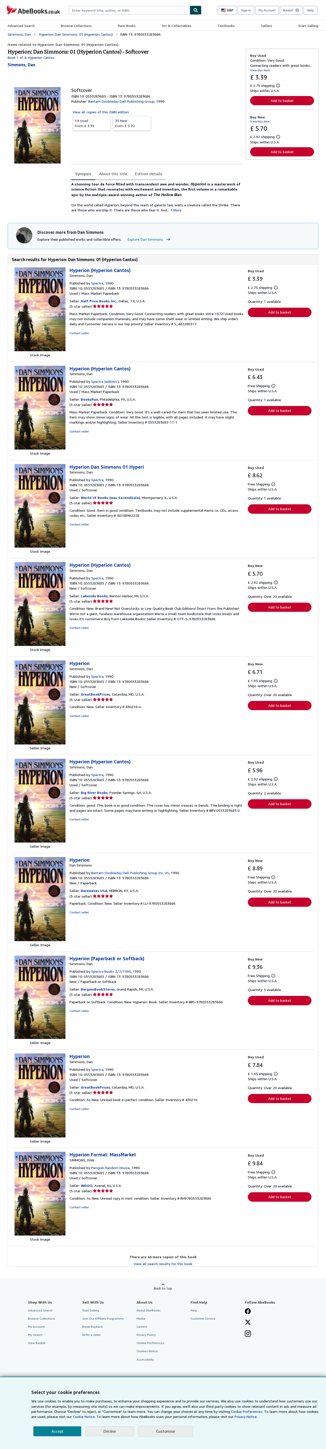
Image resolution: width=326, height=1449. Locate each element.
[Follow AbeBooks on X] (248, 1323)
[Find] (195, 10)
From (84, 123)
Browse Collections (76, 25)
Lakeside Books (94, 596)
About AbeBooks (149, 1310)
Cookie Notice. (84, 1416)
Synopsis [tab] (83, 173)
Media (141, 1318)
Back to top (163, 1288)
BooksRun (89, 399)
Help (310, 10)
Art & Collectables (177, 25)
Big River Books (94, 792)
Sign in (246, 10)
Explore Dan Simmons (145, 239)
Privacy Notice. (246, 1416)
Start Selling (308, 25)
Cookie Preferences (150, 1343)
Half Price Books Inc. (99, 301)
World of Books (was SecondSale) (110, 497)
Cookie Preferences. (247, 1411)
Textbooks (226, 25)
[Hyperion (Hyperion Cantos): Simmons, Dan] (40, 350)
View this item (260, 70)
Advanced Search (21, 25)
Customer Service (203, 1318)
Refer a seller (91, 1335)
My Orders (35, 1335)
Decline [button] (109, 1431)
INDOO (86, 1185)
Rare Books (127, 25)
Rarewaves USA (94, 890)
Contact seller (79, 333)
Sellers (266, 25)
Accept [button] (57, 1431)
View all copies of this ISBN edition (101, 112)
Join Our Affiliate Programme (103, 1318)
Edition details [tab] (148, 173)
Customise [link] (165, 1431)
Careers (142, 1327)
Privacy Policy (146, 1335)
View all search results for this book (163, 1264)
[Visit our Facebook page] (248, 1312)
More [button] (177, 210)
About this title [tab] (113, 173)
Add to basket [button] (282, 100)
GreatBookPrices (95, 694)
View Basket (36, 1343)
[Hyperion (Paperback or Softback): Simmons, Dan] (40, 1037)
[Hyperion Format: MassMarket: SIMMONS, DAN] (40, 1234)
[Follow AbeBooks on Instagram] (248, 1334)
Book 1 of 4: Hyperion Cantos (31, 57)
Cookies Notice (147, 1351)
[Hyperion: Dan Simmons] (40, 940)
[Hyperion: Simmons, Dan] (40, 743)
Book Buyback (92, 1327)
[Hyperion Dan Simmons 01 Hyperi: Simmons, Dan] (40, 546)
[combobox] (129, 10)
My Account (267, 10)
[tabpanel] (156, 197)
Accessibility (145, 1359)
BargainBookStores (98, 989)
